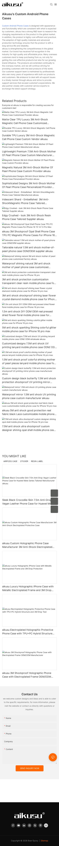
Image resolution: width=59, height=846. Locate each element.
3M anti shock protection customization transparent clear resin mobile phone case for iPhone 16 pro (28, 281)
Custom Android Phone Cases (15, 26)
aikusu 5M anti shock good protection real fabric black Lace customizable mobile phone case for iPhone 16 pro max (28, 412)
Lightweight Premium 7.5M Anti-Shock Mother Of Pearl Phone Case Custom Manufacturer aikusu (29, 153)
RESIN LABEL (37, 461)
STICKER (24, 461)
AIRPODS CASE (10, 461)
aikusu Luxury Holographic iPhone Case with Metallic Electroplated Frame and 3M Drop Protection (28, 588)
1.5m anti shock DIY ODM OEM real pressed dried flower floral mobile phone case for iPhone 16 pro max (27, 313)
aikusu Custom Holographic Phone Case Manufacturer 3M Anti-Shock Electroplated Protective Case (27, 545)
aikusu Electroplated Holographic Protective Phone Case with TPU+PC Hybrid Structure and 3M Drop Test (27, 631)
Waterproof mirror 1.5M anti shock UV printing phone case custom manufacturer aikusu (29, 396)
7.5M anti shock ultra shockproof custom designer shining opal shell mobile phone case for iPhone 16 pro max (28, 428)
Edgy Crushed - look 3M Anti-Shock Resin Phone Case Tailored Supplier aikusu (26, 217)
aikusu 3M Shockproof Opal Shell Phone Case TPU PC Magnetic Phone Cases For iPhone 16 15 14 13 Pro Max (28, 233)
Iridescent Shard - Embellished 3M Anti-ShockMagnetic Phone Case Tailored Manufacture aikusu (25, 201)
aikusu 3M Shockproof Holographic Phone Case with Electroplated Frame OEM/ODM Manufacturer (26, 675)
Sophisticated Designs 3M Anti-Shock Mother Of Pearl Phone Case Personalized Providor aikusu (28, 185)
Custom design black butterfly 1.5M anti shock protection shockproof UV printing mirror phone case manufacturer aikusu (29, 380)
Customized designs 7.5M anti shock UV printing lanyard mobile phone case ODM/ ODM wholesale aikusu (29, 345)
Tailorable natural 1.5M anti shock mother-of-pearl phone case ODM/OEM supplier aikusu (28, 249)
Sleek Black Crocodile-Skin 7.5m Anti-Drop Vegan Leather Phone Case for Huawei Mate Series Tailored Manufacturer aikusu (28, 501)
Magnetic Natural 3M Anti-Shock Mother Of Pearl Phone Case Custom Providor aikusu (27, 169)
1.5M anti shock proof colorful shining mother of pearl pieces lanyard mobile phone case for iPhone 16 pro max (28, 361)
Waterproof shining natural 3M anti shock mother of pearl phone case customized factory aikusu (26, 265)
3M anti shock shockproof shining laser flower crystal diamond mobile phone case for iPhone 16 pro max (29, 297)
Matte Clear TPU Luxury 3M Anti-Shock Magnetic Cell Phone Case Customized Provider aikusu (25, 121)
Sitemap (44, 840)
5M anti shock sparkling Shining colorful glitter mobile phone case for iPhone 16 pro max (29, 329)
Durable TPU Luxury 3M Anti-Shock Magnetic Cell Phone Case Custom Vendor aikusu (28, 137)
